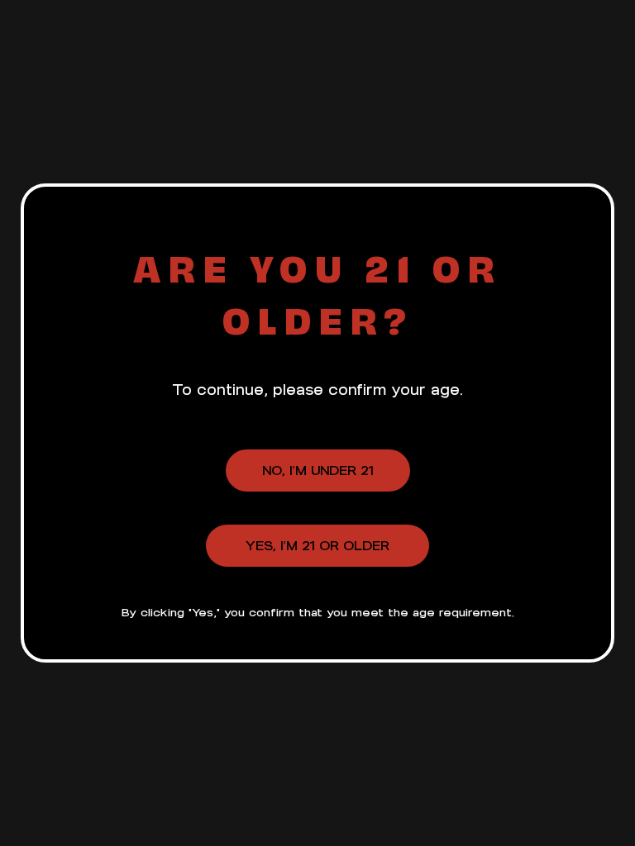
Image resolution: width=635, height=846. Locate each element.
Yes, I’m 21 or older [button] (317, 546)
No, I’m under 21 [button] (318, 470)
